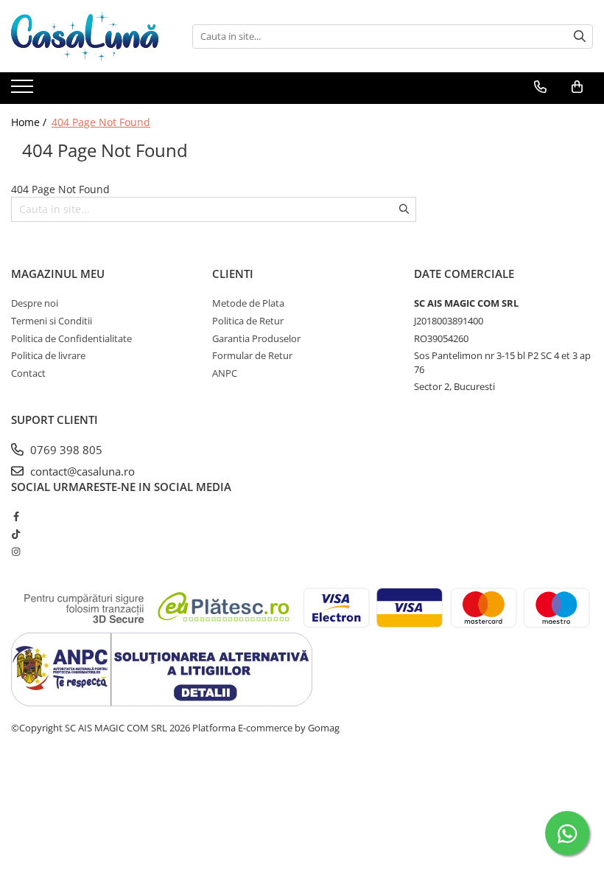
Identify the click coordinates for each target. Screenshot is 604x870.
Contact (28, 373)
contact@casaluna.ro (81, 471)
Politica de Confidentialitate (71, 338)
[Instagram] (16, 551)
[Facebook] (16, 516)
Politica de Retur (248, 320)
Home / (30, 122)
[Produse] (24, 91)
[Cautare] (579, 36)
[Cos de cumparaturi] (577, 87)
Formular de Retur (252, 355)
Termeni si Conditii (51, 320)
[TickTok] (16, 533)
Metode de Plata (248, 303)
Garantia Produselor (256, 338)
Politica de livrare (48, 355)
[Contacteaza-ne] (540, 87)
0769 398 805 (64, 449)
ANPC (224, 373)
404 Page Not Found (101, 122)
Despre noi (34, 303)
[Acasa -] (84, 36)
